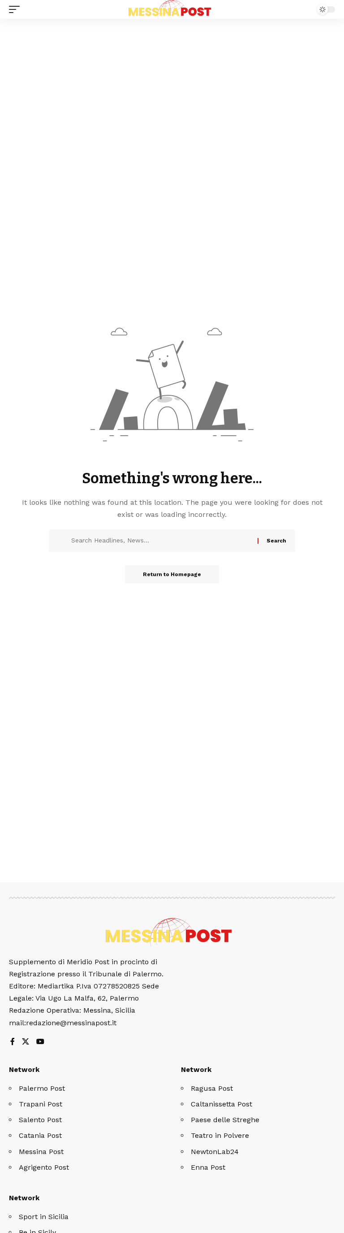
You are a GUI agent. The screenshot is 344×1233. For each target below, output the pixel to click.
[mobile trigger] (16, 9)
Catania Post (40, 1135)
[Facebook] (12, 1042)
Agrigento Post (44, 1167)
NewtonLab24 (215, 1151)
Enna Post (208, 1167)
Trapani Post (40, 1104)
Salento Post (40, 1119)
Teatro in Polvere (220, 1135)
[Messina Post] (172, 9)
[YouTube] (40, 1042)
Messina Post (41, 1151)
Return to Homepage (172, 574)
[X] (25, 1042)
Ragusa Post (212, 1088)
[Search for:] (161, 540)
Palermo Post (42, 1088)
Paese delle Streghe (225, 1119)
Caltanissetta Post (221, 1104)
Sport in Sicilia (44, 1216)
